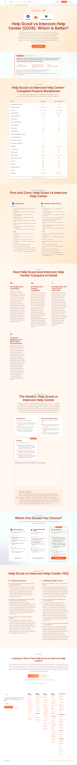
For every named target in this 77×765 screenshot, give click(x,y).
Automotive (38, 709)
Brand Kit (60, 736)
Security (50, 760)
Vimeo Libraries (46, 723)
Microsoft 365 (30, 708)
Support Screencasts (46, 729)
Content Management (61, 727)
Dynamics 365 (30, 704)
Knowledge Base (61, 717)
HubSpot (29, 711)
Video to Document (53, 713)
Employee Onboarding (53, 723)
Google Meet (46, 702)
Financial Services (37, 699)
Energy (37, 719)
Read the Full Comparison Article (39, 683)
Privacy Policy (55, 760)
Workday (29, 700)
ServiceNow (30, 706)
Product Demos (54, 731)
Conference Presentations (46, 710)
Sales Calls (53, 733)
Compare (60, 755)
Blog (60, 745)
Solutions (11, 1)
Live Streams (46, 718)
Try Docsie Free (58, 558)
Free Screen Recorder (61, 741)
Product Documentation (62, 705)
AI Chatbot (61, 719)
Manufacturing (38, 717)
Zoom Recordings (46, 700)
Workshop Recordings (46, 713)
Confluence (30, 719)
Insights (60, 747)
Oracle (29, 698)
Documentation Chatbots (62, 725)
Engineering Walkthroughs (53, 736)
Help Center (61, 751)
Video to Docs (18, 1)
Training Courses (52, 721)
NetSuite (29, 717)
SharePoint (30, 710)
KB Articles (53, 698)
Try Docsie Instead (37, 46)
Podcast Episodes (45, 716)
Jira (28, 715)
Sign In (70, 1)
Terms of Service (63, 760)
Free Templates (61, 696)
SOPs (52, 696)
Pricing (24, 1)
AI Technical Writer (61, 722)
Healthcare (38, 701)
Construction (38, 707)
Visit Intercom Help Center (38, 558)
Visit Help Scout (17, 558)
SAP (28, 696)
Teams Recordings (46, 697)
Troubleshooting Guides (54, 706)
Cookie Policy (70, 760)
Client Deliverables (53, 708)
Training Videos (54, 718)
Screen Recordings (46, 726)
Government (38, 721)
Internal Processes (53, 729)
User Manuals (53, 700)
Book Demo (64, 1)
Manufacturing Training (54, 739)
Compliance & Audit (53, 726)
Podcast (60, 749)
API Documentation (62, 702)
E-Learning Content (53, 742)
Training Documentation (62, 710)
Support (60, 734)
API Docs (60, 753)
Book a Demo (44, 675)
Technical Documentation (62, 699)
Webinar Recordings (46, 708)
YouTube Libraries (45, 721)
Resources (29, 1)
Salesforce (30, 702)
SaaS (37, 715)
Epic (29, 713)
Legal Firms (38, 703)
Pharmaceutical (38, 696)
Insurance (37, 705)
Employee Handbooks (53, 703)
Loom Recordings (46, 705)
